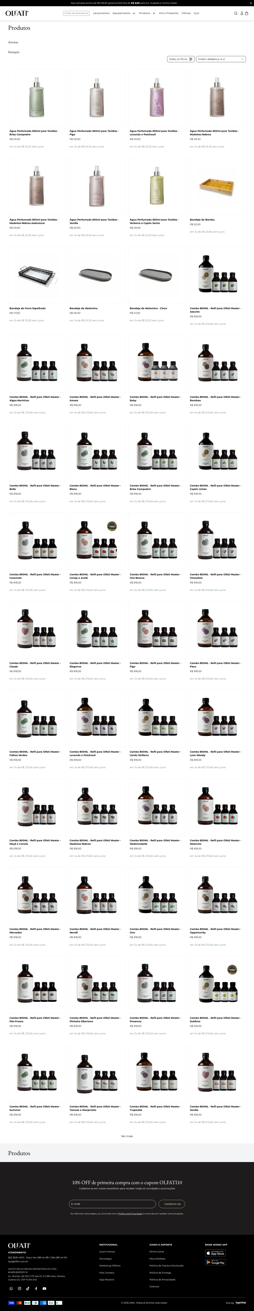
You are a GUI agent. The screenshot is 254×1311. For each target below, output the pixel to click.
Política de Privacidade (130, 1213)
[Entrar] (242, 13)
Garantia (154, 1286)
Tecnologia (105, 1258)
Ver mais (127, 1136)
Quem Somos (107, 1251)
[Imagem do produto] (36, 98)
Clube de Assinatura (76, 13)
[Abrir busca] (236, 13)
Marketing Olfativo (109, 1265)
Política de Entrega (160, 1272)
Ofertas (186, 13)
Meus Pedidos (157, 1258)
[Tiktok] (28, 1288)
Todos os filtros (178, 59)
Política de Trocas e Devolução (166, 1265)
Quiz (196, 13)
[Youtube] (44, 1288)
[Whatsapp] (11, 1288)
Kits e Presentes (168, 13)
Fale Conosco (106, 1272)
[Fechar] (251, 3)
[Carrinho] (17, 13)
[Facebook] (36, 1288)
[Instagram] (19, 1288)
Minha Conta (156, 1251)
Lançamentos (101, 13)
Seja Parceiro (106, 1279)
